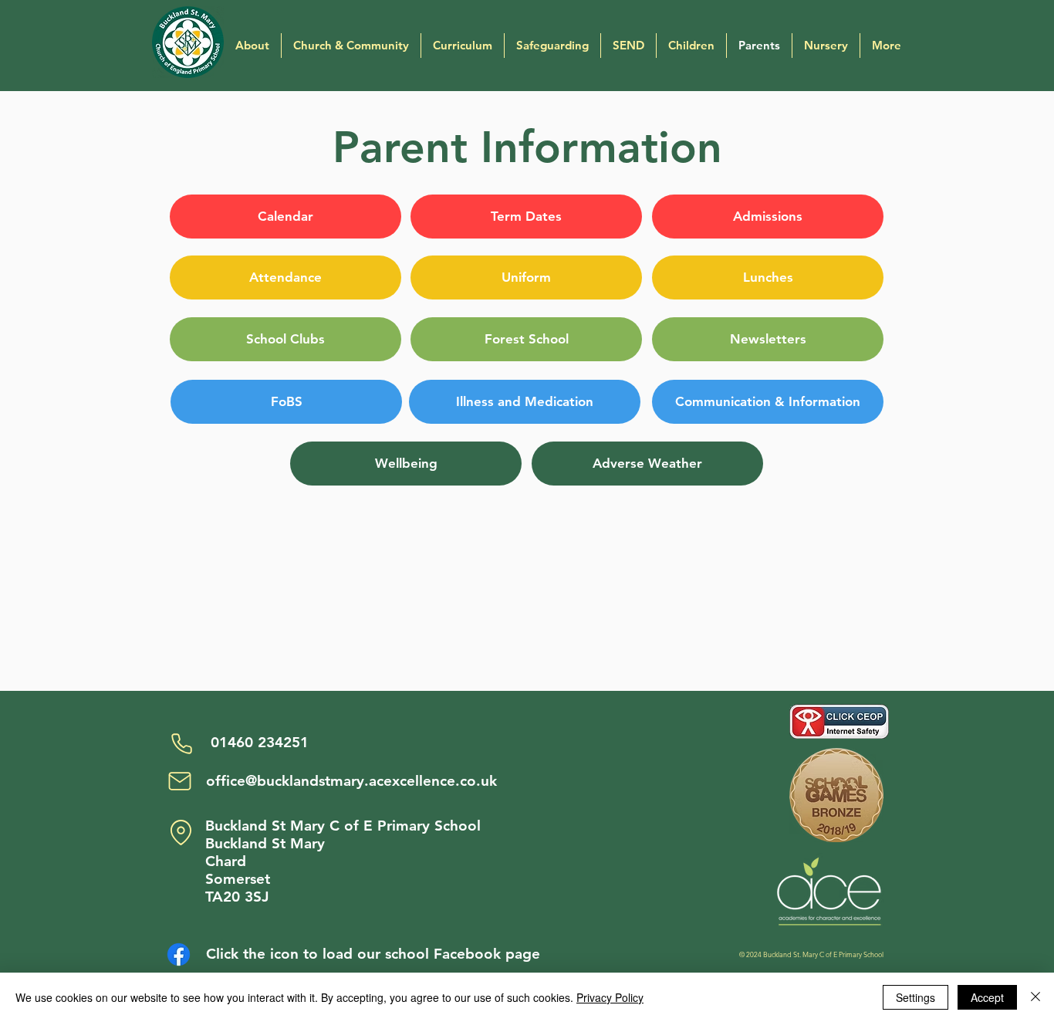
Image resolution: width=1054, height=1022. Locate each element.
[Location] (181, 832)
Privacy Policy (610, 997)
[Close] (1035, 997)
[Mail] (179, 781)
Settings (915, 997)
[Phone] (181, 743)
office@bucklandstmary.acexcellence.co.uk (351, 781)
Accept (987, 997)
